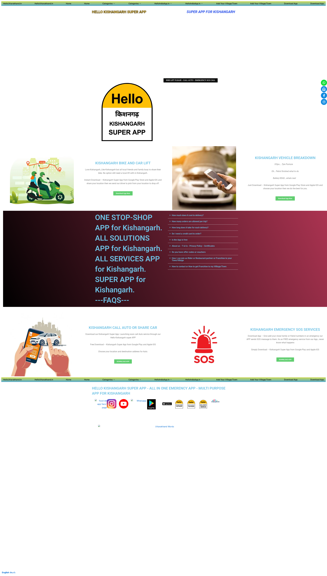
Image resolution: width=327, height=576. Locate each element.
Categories (107, 3)
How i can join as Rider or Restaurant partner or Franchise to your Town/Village (202, 259)
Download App (290, 3)
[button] (203, 215)
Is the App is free (180, 240)
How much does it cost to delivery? (188, 215)
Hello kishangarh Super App (119, 12)
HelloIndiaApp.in (162, 3)
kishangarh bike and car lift (123, 163)
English (5, 572)
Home (68, 3)
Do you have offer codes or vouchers (189, 252)
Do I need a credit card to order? (186, 233)
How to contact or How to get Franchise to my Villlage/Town (199, 266)
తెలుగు (12, 572)
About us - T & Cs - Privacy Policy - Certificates (193, 246)
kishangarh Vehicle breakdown (285, 158)
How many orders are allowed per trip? (189, 221)
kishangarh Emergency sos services (285, 329)
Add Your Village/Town (226, 3)
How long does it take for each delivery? (190, 227)
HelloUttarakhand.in (12, 3)
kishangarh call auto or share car (123, 328)
